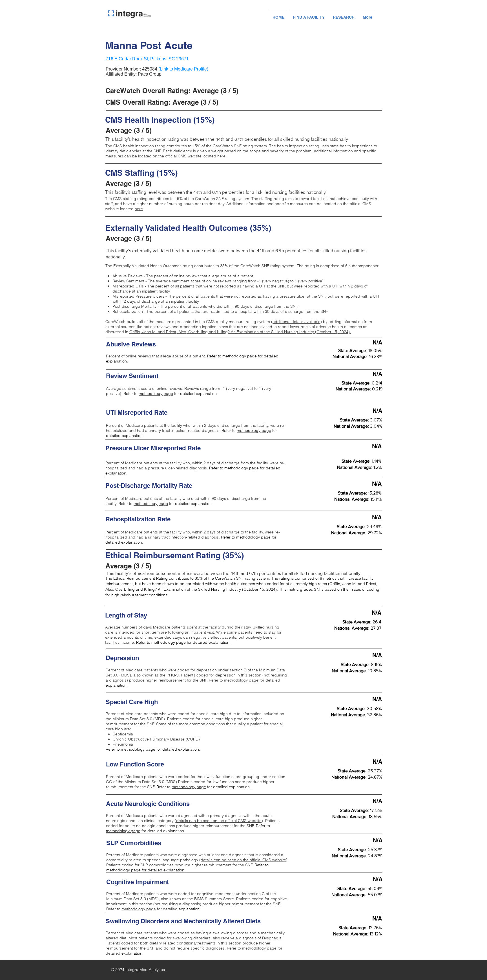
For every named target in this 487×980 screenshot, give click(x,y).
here (221, 156)
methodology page (239, 356)
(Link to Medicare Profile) (183, 69)
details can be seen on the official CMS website (219, 820)
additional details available (296, 321)
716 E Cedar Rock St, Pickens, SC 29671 (147, 58)
